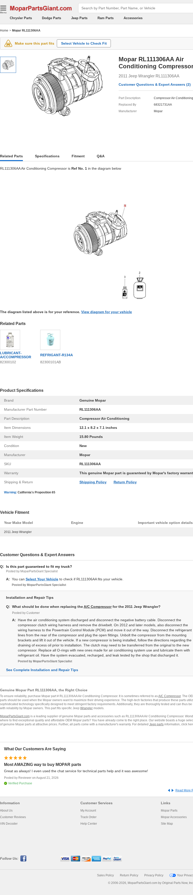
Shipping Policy (93, 482)
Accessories (133, 18)
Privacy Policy (153, 875)
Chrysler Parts (21, 18)
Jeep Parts (79, 18)
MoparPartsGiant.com (15, 716)
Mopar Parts (169, 810)
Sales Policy (105, 875)
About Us (6, 810)
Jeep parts (156, 724)
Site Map (167, 823)
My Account (88, 810)
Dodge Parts (51, 18)
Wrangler (86, 708)
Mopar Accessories (174, 817)
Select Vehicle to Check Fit (84, 43)
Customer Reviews (13, 817)
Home (4, 30)
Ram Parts (106, 18)
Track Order (88, 817)
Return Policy (125, 482)
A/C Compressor (98, 607)
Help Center (88, 823)
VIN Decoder (9, 823)
